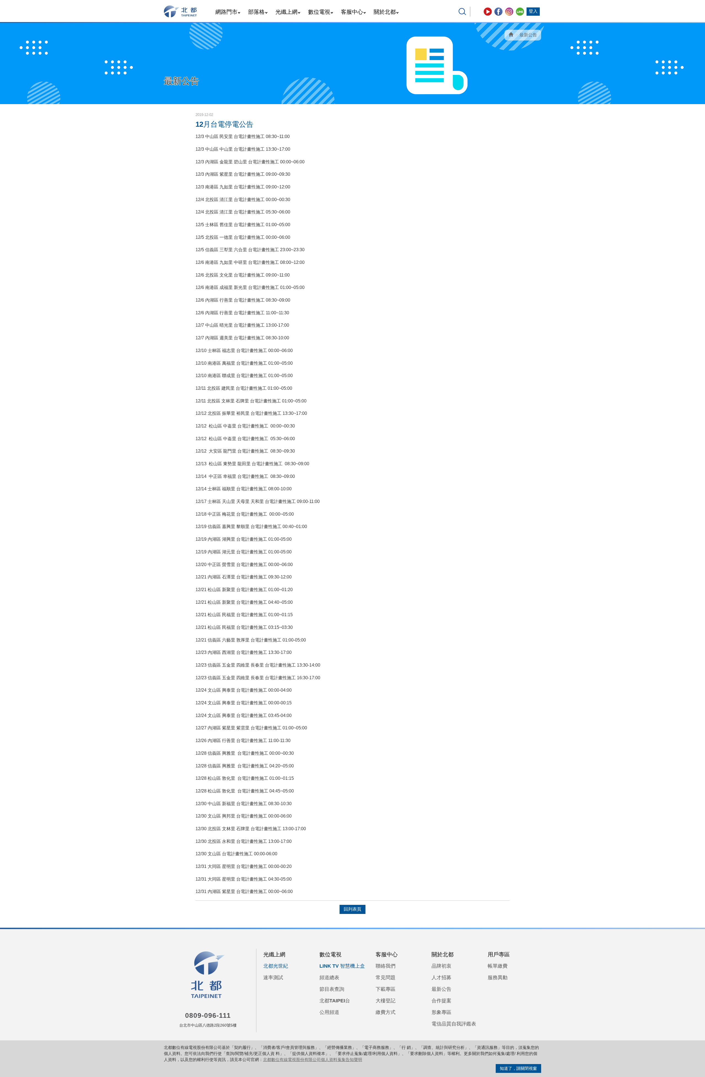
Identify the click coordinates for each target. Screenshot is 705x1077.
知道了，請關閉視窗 (518, 1068)
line (520, 11)
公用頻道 (329, 1012)
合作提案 (441, 1000)
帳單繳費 (498, 966)
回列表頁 (352, 909)
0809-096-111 (208, 1015)
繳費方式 (385, 1012)
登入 (533, 11)
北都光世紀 (275, 966)
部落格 (256, 12)
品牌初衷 (441, 966)
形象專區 (441, 1012)
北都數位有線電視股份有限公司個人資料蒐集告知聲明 (312, 1059)
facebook (498, 11)
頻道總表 (329, 977)
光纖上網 (286, 12)
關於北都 (385, 12)
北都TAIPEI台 (334, 1000)
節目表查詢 (331, 989)
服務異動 (498, 977)
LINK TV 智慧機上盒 (342, 966)
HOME (180, 11)
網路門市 (226, 12)
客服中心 (352, 12)
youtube (488, 11)
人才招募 (441, 977)
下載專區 (385, 989)
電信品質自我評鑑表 (454, 1024)
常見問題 (385, 977)
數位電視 (319, 12)
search (462, 12)
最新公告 (528, 35)
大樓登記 (385, 1000)
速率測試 (273, 977)
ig (509, 11)
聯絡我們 (385, 966)
